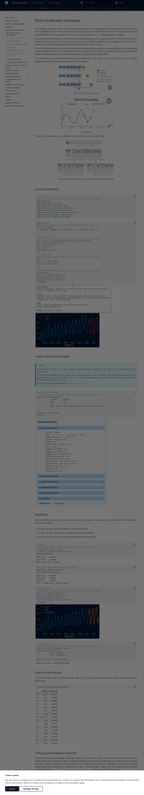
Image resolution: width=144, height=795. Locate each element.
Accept (12, 789)
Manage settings (31, 789)
